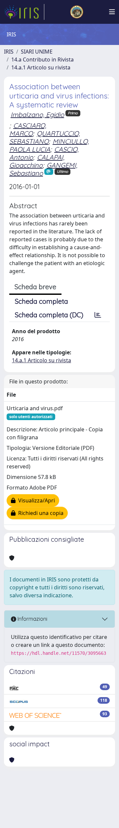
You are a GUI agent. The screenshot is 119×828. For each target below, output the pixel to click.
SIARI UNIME (37, 51)
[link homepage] (24, 12)
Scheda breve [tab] (35, 287)
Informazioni (31, 618)
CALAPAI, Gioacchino (36, 161)
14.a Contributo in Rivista (42, 59)
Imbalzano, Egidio (37, 114)
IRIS (9, 51)
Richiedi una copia (39, 513)
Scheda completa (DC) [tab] (49, 315)
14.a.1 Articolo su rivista (40, 67)
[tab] (98, 315)
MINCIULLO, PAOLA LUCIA (49, 145)
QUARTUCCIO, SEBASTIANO (44, 137)
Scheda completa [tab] (41, 301)
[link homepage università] (77, 12)
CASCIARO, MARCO (27, 129)
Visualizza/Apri (35, 500)
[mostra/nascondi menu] (112, 12)
